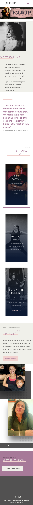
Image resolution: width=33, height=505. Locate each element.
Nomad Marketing (17, 502)
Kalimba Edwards (18, 500)
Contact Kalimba (12, 468)
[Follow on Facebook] (8, 445)
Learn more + (10, 359)
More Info (16, 198)
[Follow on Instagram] (2, 445)
